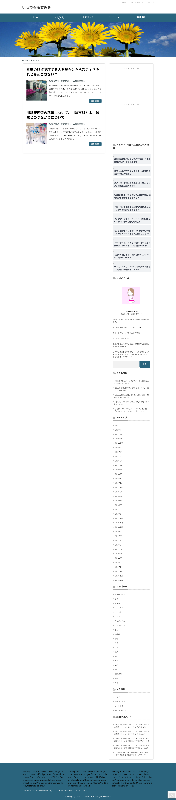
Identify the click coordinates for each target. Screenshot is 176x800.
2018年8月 (118, 536)
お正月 (117, 603)
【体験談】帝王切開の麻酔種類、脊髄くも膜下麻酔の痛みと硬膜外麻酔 (131, 753)
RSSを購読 (136, 2)
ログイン (118, 697)
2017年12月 (119, 571)
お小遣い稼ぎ (120, 594)
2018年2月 (118, 562)
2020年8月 (118, 452)
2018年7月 (118, 540)
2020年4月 (118, 465)
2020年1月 (118, 478)
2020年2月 (118, 474)
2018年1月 (118, 567)
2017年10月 (119, 580)
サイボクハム (120, 621)
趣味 (116, 669)
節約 (116, 652)
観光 (116, 665)
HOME (26, 60)
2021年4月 (118, 434)
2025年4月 (118, 425)
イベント (118, 612)
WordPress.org (120, 710)
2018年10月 (119, 527)
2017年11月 (119, 576)
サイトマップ (148, 2)
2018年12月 (119, 518)
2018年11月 (119, 523)
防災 (116, 678)
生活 (116, 643)
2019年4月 (118, 509)
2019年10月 (119, 487)
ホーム (126, 2)
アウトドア (119, 607)
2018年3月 (118, 558)
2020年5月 (118, 461)
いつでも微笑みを (36, 7)
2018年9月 (118, 531)
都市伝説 (118, 674)
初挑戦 (117, 634)
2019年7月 (118, 496)
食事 (116, 683)
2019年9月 (118, 492)
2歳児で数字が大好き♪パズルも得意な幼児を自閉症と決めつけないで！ (131, 725)
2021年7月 (118, 430)
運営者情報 (140, 17)
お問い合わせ (88, 17)
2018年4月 (118, 553)
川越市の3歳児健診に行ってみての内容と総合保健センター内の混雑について (131, 739)
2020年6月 (118, 456)
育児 (116, 661)
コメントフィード (121, 706)
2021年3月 (118, 438)
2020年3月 (118, 469)
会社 (116, 630)
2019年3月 (118, 514)
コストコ (118, 616)
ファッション (120, 625)
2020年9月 (118, 447)
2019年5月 (118, 505)
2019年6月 (118, 500)
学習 (116, 638)
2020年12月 (119, 443)
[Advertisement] (131, 86)
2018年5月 (118, 549)
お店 (116, 599)
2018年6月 (118, 545)
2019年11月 (119, 483)
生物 (116, 647)
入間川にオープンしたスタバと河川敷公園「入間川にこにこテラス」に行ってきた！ (130, 409)
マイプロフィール (61, 18)
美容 (116, 656)
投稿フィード (120, 701)
